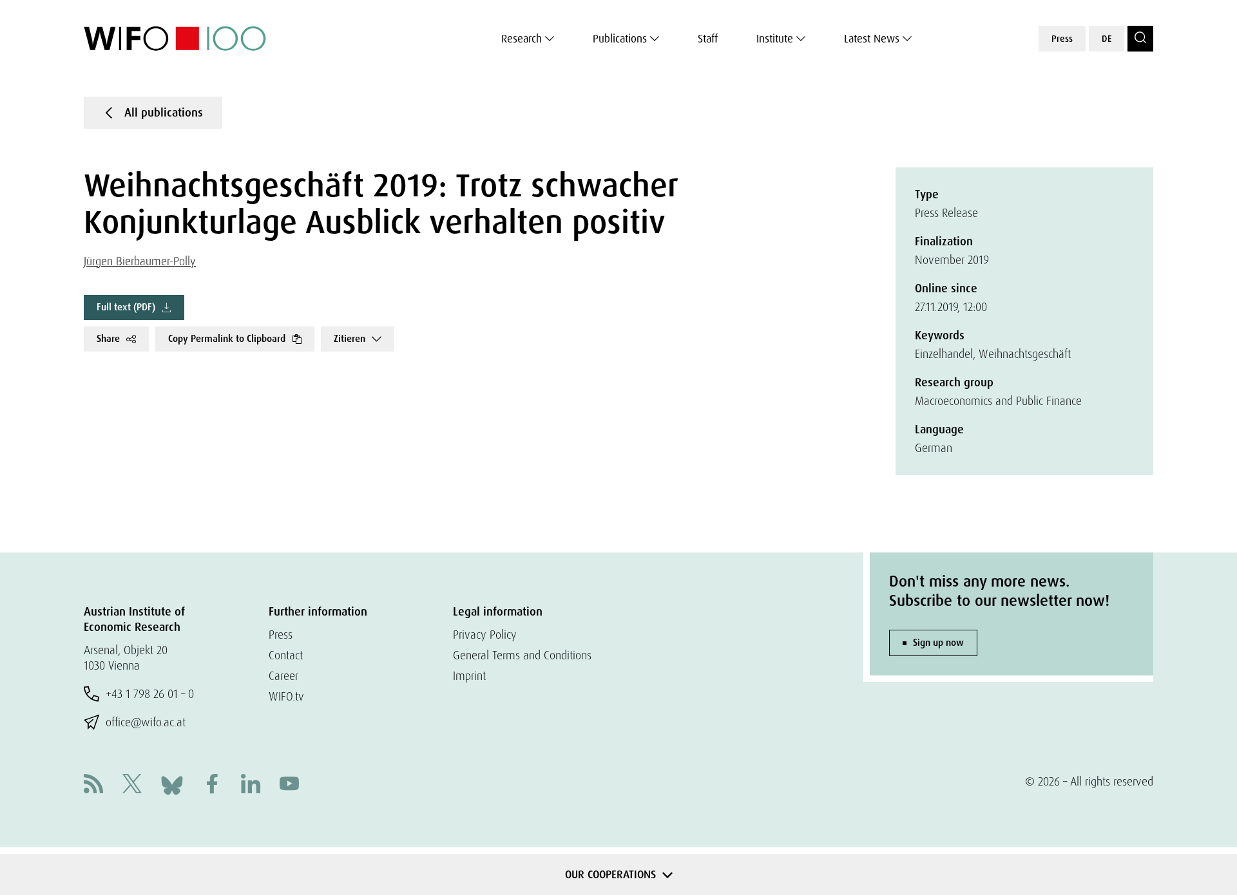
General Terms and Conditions (522, 655)
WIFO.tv (286, 696)
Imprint (469, 675)
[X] (132, 785)
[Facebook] (212, 785)
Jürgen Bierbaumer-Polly (140, 261)
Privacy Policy (485, 634)
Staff (708, 39)
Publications (620, 39)
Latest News (871, 39)
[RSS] (93, 785)
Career (283, 675)
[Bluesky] (172, 783)
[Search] (1140, 39)
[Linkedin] (250, 785)
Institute (774, 39)
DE (1106, 38)
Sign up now (938, 642)
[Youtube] (289, 785)
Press (1062, 38)
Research (521, 39)
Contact (286, 655)
